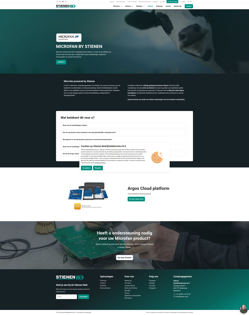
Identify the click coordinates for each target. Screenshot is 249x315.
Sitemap (191, 312)
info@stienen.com (181, 297)
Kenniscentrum (120, 1)
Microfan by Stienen (145, 1)
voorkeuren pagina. (100, 162)
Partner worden (132, 1)
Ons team (163, 1)
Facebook (152, 281)
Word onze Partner (130, 288)
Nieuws (112, 1)
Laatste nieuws (129, 286)
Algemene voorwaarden (132, 295)
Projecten (159, 6)
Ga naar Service (124, 257)
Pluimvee (116, 6)
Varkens (128, 6)
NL (191, 1)
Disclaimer (128, 298)
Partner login (173, 1)
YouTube (152, 286)
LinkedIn (152, 283)
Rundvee (139, 6)
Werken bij (177, 6)
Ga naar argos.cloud (136, 199)
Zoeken (183, 1)
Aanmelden (83, 297)
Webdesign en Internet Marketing (179, 312)
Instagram (152, 288)
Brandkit (155, 1)
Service (168, 6)
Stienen (150, 6)
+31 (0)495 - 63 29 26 (183, 294)
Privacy (127, 293)
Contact (189, 6)
